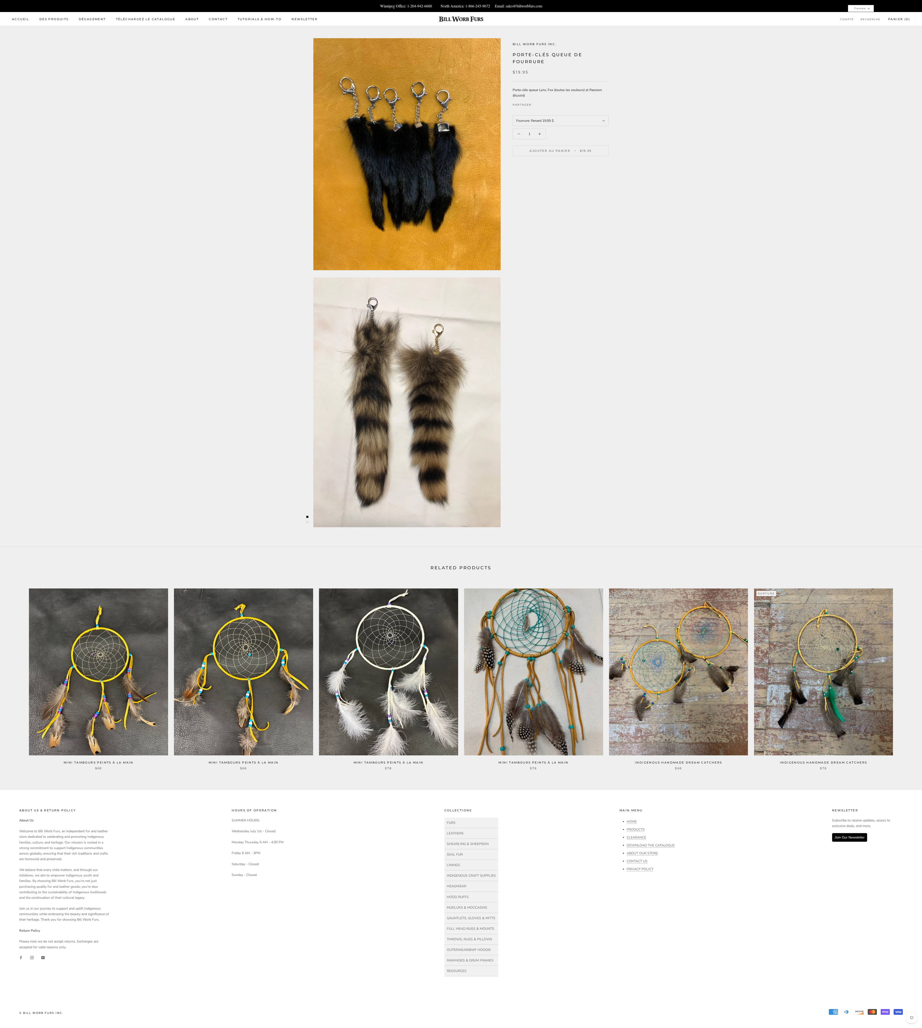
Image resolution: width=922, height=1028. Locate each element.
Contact (218, 19)
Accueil (20, 19)
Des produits (54, 19)
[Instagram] (32, 957)
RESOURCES (457, 971)
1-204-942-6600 (419, 5)
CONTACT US (637, 861)
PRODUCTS (636, 829)
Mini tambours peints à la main (98, 762)
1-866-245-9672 (477, 5)
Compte (847, 19)
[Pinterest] (548, 103)
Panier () (899, 19)
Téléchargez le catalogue (146, 19)
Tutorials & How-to (259, 19)
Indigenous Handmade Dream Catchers (678, 762)
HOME (632, 821)
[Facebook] (536, 103)
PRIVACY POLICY (640, 869)
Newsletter (304, 19)
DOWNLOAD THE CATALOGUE (651, 845)
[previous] (15, 674)
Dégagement (92, 19)
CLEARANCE (636, 837)
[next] (907, 674)
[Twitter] (542, 103)
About (192, 19)
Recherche (870, 19)
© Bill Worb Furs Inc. (41, 1013)
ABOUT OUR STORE (642, 853)
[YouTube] (43, 957)
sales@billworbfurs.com (524, 5)
